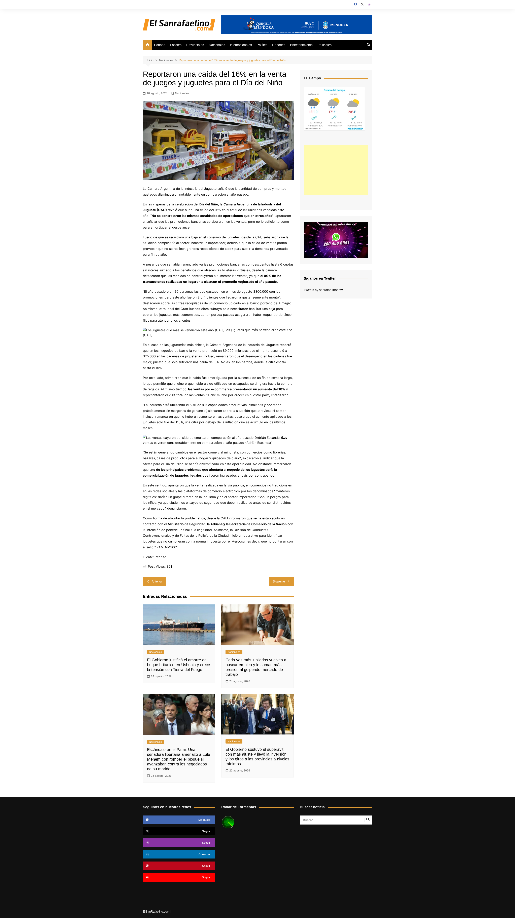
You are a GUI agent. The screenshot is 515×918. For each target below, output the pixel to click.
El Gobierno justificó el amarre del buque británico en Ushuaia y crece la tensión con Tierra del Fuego (178, 665)
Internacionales (241, 45)
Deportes (278, 45)
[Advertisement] (336, 170)
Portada (159, 45)
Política (262, 45)
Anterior (157, 581)
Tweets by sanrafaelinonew (323, 290)
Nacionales (217, 45)
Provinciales (195, 45)
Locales (175, 45)
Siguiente (279, 581)
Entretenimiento (301, 45)
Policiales (324, 45)
